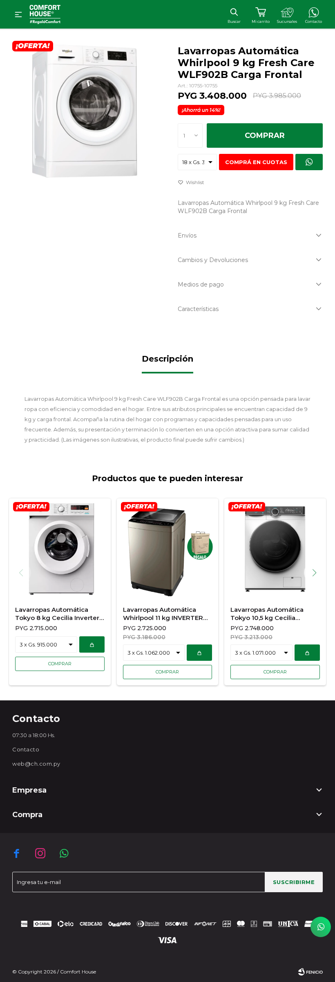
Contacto (25, 749)
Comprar (265, 135)
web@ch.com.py (36, 763)
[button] (234, 12)
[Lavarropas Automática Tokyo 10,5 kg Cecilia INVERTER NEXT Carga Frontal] (275, 549)
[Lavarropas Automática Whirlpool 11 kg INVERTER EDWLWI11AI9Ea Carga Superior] (168, 549)
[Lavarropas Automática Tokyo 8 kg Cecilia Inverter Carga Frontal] (60, 549)
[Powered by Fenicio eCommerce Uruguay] (310, 972)
